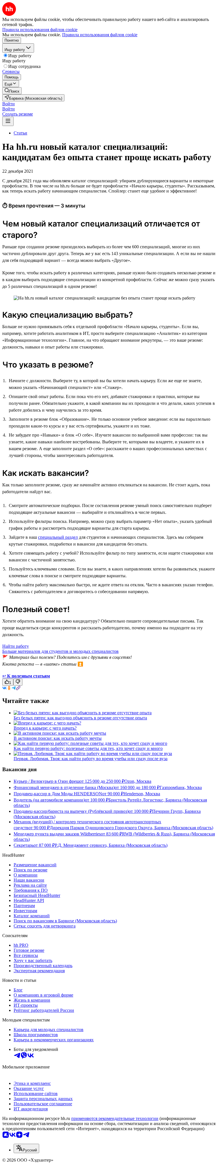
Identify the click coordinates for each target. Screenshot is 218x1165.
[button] (8, 103)
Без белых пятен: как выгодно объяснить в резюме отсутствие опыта (80, 717)
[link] (12, 90)
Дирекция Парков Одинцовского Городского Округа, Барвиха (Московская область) (131, 827)
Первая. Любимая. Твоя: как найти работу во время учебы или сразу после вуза (90, 758)
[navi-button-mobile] (8, 121)
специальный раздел (58, 537)
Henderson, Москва (141, 793)
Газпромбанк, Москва (181, 787)
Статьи (20, 133)
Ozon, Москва (137, 781)
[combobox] (26, 1148)
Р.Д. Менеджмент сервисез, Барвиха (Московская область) (111, 845)
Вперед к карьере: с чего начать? (45, 728)
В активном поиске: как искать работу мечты (58, 738)
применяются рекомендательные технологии (114, 1118)
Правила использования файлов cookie (99, 34)
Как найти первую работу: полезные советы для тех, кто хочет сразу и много (88, 748)
